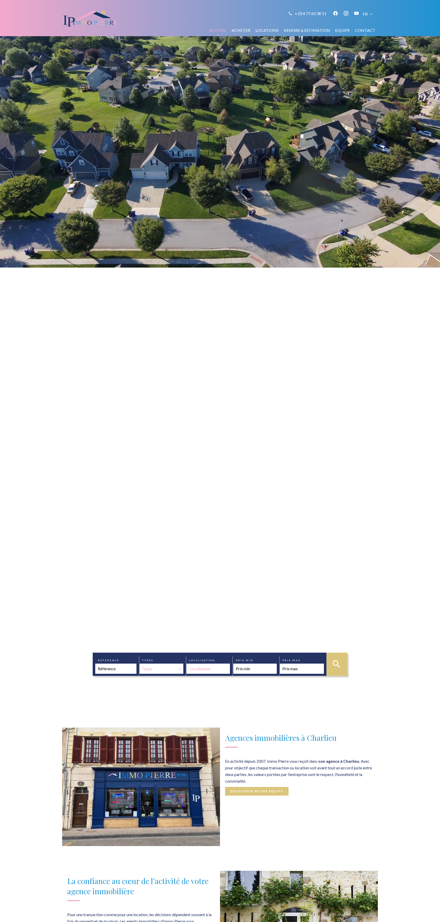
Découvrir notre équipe (256, 791)
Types (147, 660)
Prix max (291, 660)
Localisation (202, 660)
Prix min (244, 660)
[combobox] (161, 669)
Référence (108, 660)
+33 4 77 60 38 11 (310, 13)
